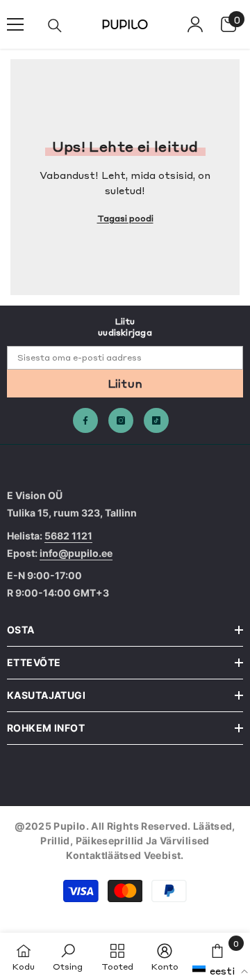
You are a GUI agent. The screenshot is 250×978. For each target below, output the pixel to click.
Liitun (125, 382)
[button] (220, 970)
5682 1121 (68, 536)
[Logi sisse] (195, 24)
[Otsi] (55, 25)
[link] (67, 955)
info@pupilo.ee (76, 553)
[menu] (15, 24)
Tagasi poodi (125, 218)
